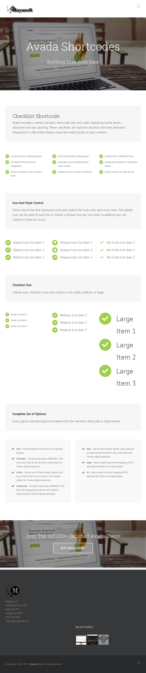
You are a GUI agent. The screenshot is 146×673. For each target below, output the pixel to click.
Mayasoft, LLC (36, 664)
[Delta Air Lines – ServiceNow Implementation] (81, 639)
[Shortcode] (73, 53)
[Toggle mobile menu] (139, 6)
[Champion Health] (103, 639)
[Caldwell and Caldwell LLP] (92, 639)
